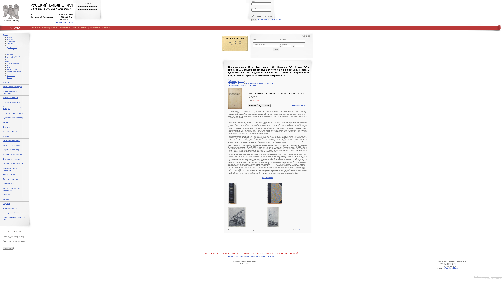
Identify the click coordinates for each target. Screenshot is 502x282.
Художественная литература (13, 118)
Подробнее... (299, 230)
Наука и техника (9, 174)
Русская (9, 37)
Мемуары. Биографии (14, 45)
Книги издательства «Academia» (10, 169)
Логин (253, 1)
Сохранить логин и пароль (263, 16)
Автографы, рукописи (11, 132)
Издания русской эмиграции (13, 154)
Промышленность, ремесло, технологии (260, 83)
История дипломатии (13, 63)
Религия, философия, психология (11, 92)
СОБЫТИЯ (54, 28)
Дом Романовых (12, 48)
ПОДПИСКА (84, 28)
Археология (11, 76)
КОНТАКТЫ (45, 28)
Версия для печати (299, 105)
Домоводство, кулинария (12, 159)
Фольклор (6, 195)
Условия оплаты (248, 253)
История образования (14, 71)
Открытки (6, 204)
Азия (8, 65)
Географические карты (11, 141)
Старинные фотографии (12, 150)
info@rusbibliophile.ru (64, 22)
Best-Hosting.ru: (479, 277)
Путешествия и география (12, 87)
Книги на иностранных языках (14, 224)
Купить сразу (264, 106)
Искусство (6, 82)
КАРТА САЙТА (106, 28)
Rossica (9, 78)
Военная (10, 54)
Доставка (260, 253)
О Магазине (215, 253)
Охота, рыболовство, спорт (13, 113)
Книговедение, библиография (14, 213)
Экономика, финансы (10, 98)
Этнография (11, 73)
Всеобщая (10, 39)
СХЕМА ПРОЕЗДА (95, 28)
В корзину (253, 106)
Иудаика (6, 136)
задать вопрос (267, 178)
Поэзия (5, 122)
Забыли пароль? (264, 20)
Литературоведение (10, 208)
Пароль (253, 8)
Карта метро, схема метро (493, 278)
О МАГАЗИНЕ (36, 28)
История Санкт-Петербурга (15, 52)
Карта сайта (295, 253)
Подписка (269, 253)
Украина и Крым (12, 69)
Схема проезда (282, 253)
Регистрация (276, 20)
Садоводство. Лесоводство (13, 163)
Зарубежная (11, 41)
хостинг (486, 277)
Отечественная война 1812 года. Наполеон (14, 56)
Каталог (206, 253)
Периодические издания (12, 179)
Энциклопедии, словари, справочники (12, 189)
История (6, 35)
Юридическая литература (12, 102)
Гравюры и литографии (11, 145)
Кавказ (9, 67)
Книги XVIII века (8, 184)
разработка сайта (496, 277)
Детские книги (8, 127)
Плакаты (6, 199)
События (235, 253)
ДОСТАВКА (76, 28)
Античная (10, 43)
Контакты (225, 253)
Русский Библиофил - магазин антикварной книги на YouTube (251, 257)
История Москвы (12, 50)
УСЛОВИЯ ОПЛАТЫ (64, 28)
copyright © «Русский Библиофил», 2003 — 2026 (244, 262)
